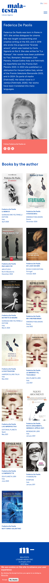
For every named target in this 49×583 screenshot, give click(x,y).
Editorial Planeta (9, 430)
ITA (41, 3)
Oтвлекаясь (31, 214)
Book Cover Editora (34, 269)
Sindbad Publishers (34, 217)
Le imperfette (8, 473)
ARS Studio (6, 269)
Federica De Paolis (9, 209)
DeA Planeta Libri (33, 378)
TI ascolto (31, 477)
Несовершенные (34, 318)
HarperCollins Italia (10, 374)
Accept (4, 580)
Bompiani (30, 480)
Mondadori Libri (33, 431)
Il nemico (6, 211)
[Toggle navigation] (45, 12)
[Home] (14, 7)
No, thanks (13, 580)
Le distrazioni (8, 371)
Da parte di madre (9, 318)
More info (4, 575)
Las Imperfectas (9, 426)
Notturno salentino (11, 529)
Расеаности (7, 266)
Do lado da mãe (33, 266)
